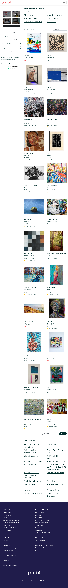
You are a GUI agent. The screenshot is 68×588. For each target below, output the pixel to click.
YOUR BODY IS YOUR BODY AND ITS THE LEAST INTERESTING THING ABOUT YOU (56, 465)
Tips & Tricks (39, 525)
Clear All (11, 51)
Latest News (7, 515)
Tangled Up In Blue (30, 287)
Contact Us (7, 530)
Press (5, 518)
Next (62, 434)
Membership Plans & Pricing (44, 545)
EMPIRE (49, 321)
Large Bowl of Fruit (30, 185)
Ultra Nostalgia (31, 455)
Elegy (48, 153)
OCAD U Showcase (33, 493)
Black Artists (53, 490)
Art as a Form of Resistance (32, 445)
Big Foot (49, 355)
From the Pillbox (29, 321)
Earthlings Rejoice (32, 481)
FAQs (37, 527)
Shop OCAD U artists (10, 565)
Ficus (48, 387)
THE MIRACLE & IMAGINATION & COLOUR (31, 475)
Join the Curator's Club (42, 532)
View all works (51, 22)
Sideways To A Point (31, 387)
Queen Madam (51, 287)
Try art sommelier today (8, 63)
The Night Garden (52, 119)
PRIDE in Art (52, 444)
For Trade (38, 515)
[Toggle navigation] (64, 2)
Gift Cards (38, 530)
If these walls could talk (56, 485)
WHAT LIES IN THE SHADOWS (55, 457)
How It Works (39, 513)
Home (27, 490)
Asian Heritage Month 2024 (31, 451)
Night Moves (28, 119)
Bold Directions (54, 18)
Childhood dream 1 (53, 219)
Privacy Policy (7, 525)
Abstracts (28, 14)
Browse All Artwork (9, 563)
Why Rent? (38, 518)
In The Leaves (28, 153)
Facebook (35, 580)
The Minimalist (31, 18)
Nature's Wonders (55, 472)
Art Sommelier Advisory (42, 520)
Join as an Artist (40, 540)
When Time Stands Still (56, 451)
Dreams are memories (29, 485)
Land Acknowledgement (11, 522)
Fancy (49, 55)
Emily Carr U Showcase (53, 494)
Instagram (26, 580)
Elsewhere (52, 481)
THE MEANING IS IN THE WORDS (33, 463)
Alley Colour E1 (29, 253)
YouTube (43, 580)
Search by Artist (8, 560)
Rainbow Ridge (52, 185)
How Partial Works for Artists (44, 543)
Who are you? (28, 219)
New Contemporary (56, 14)
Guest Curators (8, 558)
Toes (25, 87)
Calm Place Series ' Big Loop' (56, 253)
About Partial (7, 513)
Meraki (49, 87)
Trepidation (28, 55)
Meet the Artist (40, 548)
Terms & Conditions (9, 527)
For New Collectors (33, 21)
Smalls (27, 11)
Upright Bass (28, 355)
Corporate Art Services (42, 522)
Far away (50, 419)
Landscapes (52, 11)
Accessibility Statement (11, 520)
